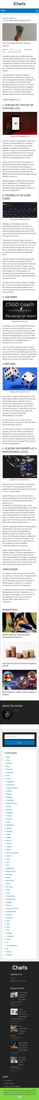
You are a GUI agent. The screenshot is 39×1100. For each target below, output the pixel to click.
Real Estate (10, 896)
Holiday (9, 847)
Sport (8, 921)
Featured (9, 813)
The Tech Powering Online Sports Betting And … (18, 1062)
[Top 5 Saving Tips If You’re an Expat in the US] (19, 651)
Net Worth (10, 881)
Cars (8, 776)
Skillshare (9, 340)
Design (8, 794)
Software (9, 918)
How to (9, 856)
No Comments (15, 52)
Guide (8, 834)
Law (7, 862)
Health (8, 837)
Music (8, 878)
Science (9, 905)
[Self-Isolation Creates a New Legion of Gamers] (19, 680)
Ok (19, 1097)
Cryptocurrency (12, 788)
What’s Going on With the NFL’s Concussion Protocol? (16, 635)
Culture (9, 791)
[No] (37, 1094)
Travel (8, 939)
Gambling (9, 825)
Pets (8, 890)
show (17, 99)
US (7, 949)
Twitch (29, 141)
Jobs (8, 859)
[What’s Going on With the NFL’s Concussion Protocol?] (19, 622)
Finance (9, 816)
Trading (9, 933)
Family (8, 806)
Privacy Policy (9, 1083)
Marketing (10, 868)
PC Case (9, 887)
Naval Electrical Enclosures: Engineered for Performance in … (18, 1014)
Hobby (8, 844)
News (8, 884)
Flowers (9, 819)
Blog (8, 766)
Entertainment (11, 803)
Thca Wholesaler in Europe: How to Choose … (18, 1031)
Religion (9, 902)
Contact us (8, 1081)
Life (7, 865)
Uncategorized (11, 946)
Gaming (29, 49)
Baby (8, 760)
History (9, 840)
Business (9, 769)
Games (9, 828)
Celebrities (10, 782)
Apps (8, 757)
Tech (8, 927)
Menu (3, 11)
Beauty (9, 763)
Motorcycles (11, 871)
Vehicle (9, 952)
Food (8, 822)
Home (8, 850)
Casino (8, 779)
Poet (8, 893)
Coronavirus (10, 785)
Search (19, 742)
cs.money (8, 285)
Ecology (9, 797)
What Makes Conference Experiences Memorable (23, 1046)
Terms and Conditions (12, 1086)
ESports (10, 487)
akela (6, 49)
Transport (9, 936)
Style (8, 924)
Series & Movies (12, 908)
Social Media (11, 912)
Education (10, 800)
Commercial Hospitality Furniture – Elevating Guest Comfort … (19, 997)
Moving (9, 874)
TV (7, 942)
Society (9, 915)
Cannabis (9, 772)
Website (9, 955)
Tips (4, 52)
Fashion (9, 810)
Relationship (10, 899)
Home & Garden (12, 853)
